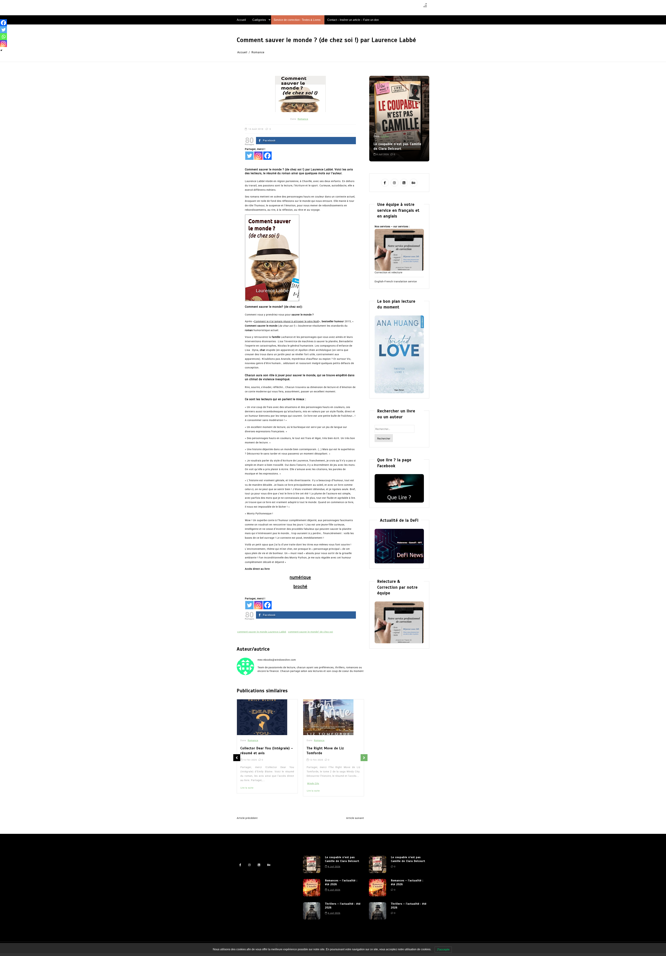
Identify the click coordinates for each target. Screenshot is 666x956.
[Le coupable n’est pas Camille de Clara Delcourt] (311, 864)
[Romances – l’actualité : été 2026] (311, 887)
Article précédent (247, 818)
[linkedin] (404, 183)
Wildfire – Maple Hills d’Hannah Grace (333, 751)
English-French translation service (396, 281)
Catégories (259, 19)
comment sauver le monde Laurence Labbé (261, 631)
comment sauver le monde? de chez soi (310, 631)
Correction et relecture (388, 272)
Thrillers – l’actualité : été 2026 (343, 905)
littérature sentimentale (387, 151)
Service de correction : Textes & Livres (297, 19)
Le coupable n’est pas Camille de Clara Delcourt (342, 859)
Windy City (247, 783)
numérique (300, 577)
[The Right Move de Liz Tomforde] (262, 717)
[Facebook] (267, 155)
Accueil (241, 19)
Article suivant (355, 818)
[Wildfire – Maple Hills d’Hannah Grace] (329, 717)
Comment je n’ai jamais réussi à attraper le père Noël (286, 321)
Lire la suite (247, 791)
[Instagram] (258, 155)
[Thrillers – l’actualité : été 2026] (311, 911)
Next (364, 757)
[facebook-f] (385, 183)
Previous (236, 757)
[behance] (413, 183)
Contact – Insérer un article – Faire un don (353, 19)
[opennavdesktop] (425, 6)
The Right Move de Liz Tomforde (259, 750)
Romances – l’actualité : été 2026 (396, 137)
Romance (303, 119)
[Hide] (1, 50)
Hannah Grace (315, 789)
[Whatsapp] (3, 36)
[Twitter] (249, 155)
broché (300, 586)
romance (408, 151)
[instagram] (394, 183)
